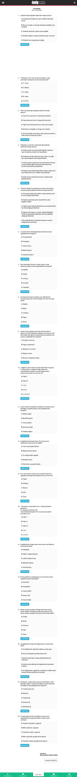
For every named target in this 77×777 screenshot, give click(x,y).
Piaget (23, 317)
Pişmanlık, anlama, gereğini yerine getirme (34, 741)
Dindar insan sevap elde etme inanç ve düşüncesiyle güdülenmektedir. (37, 178)
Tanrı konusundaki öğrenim (30, 446)
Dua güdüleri (25, 586)
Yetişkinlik (25, 287)
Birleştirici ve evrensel (28, 349)
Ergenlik (24, 270)
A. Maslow (25, 88)
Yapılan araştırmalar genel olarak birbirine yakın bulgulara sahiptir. (36, 201)
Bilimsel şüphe (26, 414)
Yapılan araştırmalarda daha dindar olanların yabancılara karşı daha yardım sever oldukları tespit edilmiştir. (38, 171)
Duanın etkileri (26, 591)
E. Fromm (24, 101)
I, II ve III (24, 535)
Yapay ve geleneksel (27, 345)
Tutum (23, 634)
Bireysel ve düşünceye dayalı (30, 358)
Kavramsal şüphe (27, 427)
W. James (24, 96)
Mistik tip (24, 693)
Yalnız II (24, 521)
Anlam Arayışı (26, 246)
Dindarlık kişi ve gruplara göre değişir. (33, 40)
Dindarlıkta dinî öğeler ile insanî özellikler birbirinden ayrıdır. (37, 20)
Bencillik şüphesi (27, 418)
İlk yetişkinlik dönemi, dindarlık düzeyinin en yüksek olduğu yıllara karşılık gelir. (36, 221)
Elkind (23, 308)
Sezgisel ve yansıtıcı (28, 340)
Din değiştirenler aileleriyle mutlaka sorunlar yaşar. (36, 649)
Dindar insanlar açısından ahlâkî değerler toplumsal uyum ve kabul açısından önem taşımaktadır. (37, 151)
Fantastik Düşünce (27, 255)
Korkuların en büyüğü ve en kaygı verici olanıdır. (35, 129)
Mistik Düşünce (26, 250)
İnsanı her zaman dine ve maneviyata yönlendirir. (36, 116)
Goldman (24, 313)
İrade (23, 630)
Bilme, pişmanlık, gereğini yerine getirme (33, 737)
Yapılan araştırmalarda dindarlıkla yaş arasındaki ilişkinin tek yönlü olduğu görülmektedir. (38, 207)
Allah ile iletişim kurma (28, 558)
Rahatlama (25, 550)
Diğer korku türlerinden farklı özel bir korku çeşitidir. (37, 125)
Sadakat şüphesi (26, 431)
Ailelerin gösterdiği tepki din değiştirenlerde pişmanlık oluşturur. (37, 665)
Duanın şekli (25, 595)
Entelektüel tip (26, 707)
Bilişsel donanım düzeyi (28, 451)
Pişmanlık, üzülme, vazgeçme (30, 732)
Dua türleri (25, 582)
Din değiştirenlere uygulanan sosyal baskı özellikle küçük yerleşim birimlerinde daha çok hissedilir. (38, 671)
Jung (23, 492)
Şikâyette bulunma (27, 563)
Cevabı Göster (24, 44)
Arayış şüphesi (26, 423)
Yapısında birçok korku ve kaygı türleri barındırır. (36, 120)
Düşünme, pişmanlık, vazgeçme (31, 723)
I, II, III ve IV (25, 394)
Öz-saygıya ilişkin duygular (29, 455)
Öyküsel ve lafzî (26, 353)
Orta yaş (24, 278)
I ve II (23, 385)
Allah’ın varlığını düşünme (29, 554)
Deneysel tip (25, 702)
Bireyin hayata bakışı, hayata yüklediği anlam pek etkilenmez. (36, 659)
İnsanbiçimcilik (26, 237)
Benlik (23, 621)
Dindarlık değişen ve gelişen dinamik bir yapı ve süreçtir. (38, 36)
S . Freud (24, 83)
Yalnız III (24, 381)
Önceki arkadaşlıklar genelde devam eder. (34, 654)
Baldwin (24, 304)
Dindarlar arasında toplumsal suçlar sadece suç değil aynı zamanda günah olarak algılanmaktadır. (37, 157)
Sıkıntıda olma (26, 567)
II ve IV (24, 390)
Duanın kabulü (26, 600)
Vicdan (24, 617)
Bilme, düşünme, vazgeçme (30, 728)
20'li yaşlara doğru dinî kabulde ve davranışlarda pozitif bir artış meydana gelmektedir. (38, 194)
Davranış (24, 625)
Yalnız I (24, 376)
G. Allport (25, 92)
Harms (24, 322)
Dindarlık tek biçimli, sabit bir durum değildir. (34, 31)
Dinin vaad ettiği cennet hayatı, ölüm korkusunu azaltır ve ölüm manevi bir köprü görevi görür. (38, 134)
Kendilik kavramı (26, 460)
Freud (23, 497)
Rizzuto (24, 488)
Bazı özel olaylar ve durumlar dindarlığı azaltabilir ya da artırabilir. (38, 26)
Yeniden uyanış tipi (27, 689)
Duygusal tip (25, 698)
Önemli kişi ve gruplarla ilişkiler (31, 464)
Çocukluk (24, 283)
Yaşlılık (24, 274)
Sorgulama (25, 241)
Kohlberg (24, 483)
